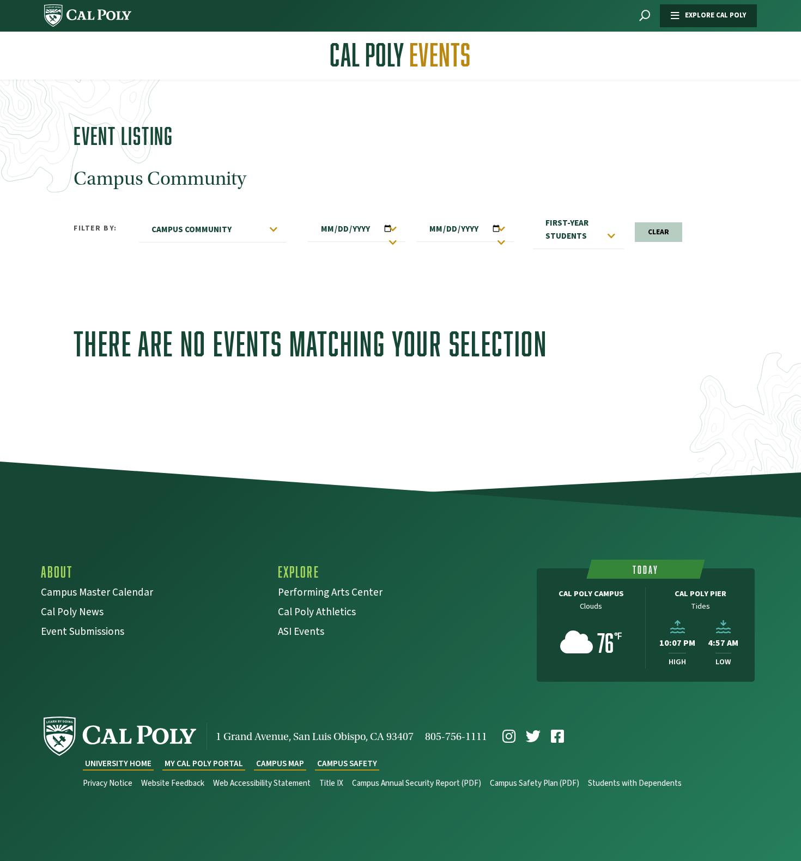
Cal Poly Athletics (317, 613)
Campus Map (280, 763)
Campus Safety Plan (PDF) (534, 783)
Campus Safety (347, 763)
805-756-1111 (456, 736)
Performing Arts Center (330, 593)
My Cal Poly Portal (204, 763)
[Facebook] (557, 736)
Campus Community (191, 229)
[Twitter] (533, 736)
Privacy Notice (107, 783)
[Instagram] (509, 736)
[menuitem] (509, 736)
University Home (118, 763)
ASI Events (301, 633)
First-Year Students (566, 229)
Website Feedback (172, 783)
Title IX (331, 783)
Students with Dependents (635, 783)
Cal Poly (400, 55)
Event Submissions (82, 633)
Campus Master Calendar (97, 593)
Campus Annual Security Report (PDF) (416, 783)
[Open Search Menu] (644, 16)
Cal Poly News (72, 613)
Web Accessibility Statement (262, 783)
